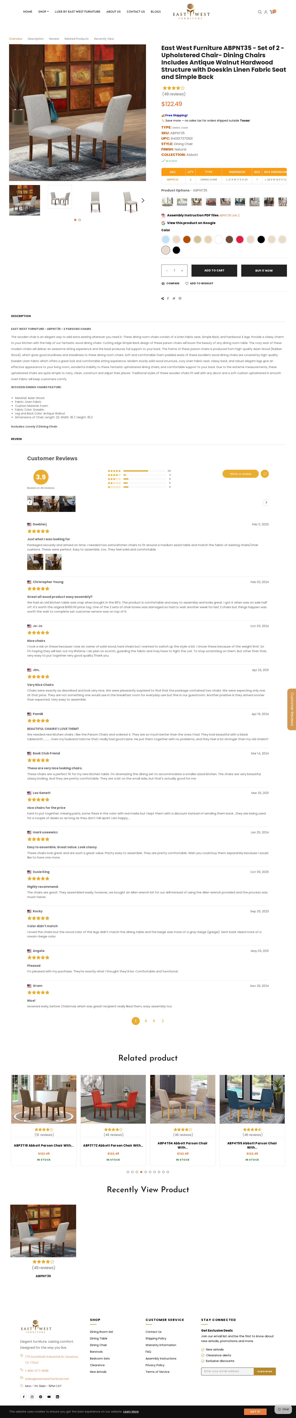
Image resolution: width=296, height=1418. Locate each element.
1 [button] (75, 220)
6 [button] (150, 1172)
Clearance (97, 1365)
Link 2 (235, 215)
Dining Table (98, 1338)
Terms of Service (158, 1372)
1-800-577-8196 (37, 1371)
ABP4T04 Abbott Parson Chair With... (113, 1145)
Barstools (96, 1352)
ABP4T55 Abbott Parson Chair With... (183, 1145)
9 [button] (163, 1172)
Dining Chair (98, 1345)
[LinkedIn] (57, 1396)
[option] (44, 1119)
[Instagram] (32, 1396)
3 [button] (137, 1172)
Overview (15, 39)
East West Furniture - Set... (252, 1145)
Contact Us (153, 1332)
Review (54, 39)
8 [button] (159, 1172)
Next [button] (143, 200)
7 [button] (154, 1172)
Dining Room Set (101, 1332)
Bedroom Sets (100, 1359)
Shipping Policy (156, 1338)
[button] (165, 239)
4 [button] (141, 1172)
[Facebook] (23, 1396)
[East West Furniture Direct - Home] (51, 1327)
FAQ (148, 1352)
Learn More (131, 1412)
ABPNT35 (225, 215)
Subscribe (264, 1371)
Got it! (255, 1411)
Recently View (104, 39)
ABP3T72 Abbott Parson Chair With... (44, 1145)
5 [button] (146, 1172)
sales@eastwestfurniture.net (47, 1379)
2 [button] (80, 220)
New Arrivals (98, 1372)
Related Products (77, 39)
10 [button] (168, 1172)
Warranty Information (161, 1345)
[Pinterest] (40, 1396)
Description (36, 39)
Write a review (240, 474)
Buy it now (264, 271)
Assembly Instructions (161, 1359)
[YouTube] (49, 1396)
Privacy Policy (155, 1365)
